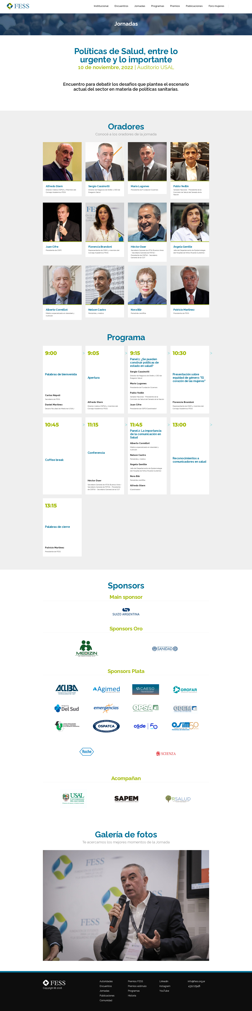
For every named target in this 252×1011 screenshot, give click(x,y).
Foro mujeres (216, 6)
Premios (175, 6)
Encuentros (121, 6)
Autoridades (106, 981)
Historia (132, 995)
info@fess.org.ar (196, 981)
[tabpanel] (126, 905)
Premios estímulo (137, 986)
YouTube (164, 990)
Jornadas (139, 6)
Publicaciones (194, 6)
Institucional (101, 6)
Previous (40, 905)
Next (211, 905)
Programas (157, 6)
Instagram (164, 986)
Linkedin (163, 981)
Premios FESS (135, 981)
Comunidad (106, 1000)
